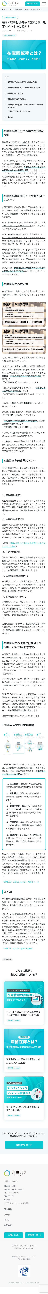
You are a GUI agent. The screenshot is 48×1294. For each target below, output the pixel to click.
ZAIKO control (10, 17)
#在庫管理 (7, 960)
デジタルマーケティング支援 (16, 1203)
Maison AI (8, 1200)
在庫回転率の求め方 (15, 93)
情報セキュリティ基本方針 (24, 1248)
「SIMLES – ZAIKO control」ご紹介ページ (20, 882)
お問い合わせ (13, 1235)
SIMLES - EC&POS (11, 1193)
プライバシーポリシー (28, 1246)
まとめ (10, 117)
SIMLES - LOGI (10, 1186)
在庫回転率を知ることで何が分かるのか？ (24, 87)
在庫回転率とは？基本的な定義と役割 (22, 82)
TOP (3, 9)
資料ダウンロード (33, 4)
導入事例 (8, 1209)
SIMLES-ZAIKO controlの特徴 (20, 111)
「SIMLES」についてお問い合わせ (17, 948)
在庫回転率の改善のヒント (18, 99)
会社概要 (15, 1246)
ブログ (10, 9)
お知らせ (8, 1225)
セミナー (8, 1220)
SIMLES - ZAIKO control (14, 1189)
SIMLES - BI (9, 1196)
